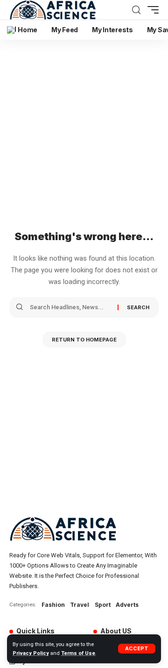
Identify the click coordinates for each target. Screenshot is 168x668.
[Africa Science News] (52, 10)
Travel (79, 604)
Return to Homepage (84, 339)
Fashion (53, 604)
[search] (136, 10)
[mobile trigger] (151, 10)
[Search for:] (70, 307)
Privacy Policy (31, 653)
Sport (103, 604)
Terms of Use (78, 653)
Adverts (127, 604)
